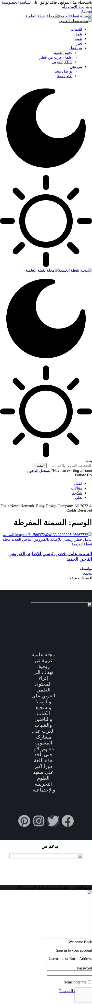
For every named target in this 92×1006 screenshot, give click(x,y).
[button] (86, 11)
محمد (87, 573)
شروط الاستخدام (75, 7)
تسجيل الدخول (38, 470)
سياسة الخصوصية (16, 2)
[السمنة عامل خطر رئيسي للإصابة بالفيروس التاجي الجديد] (46, 544)
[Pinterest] (24, 821)
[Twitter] (53, 821)
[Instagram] (39, 821)
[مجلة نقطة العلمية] (58, 270)
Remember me (75, 982)
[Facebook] (68, 821)
